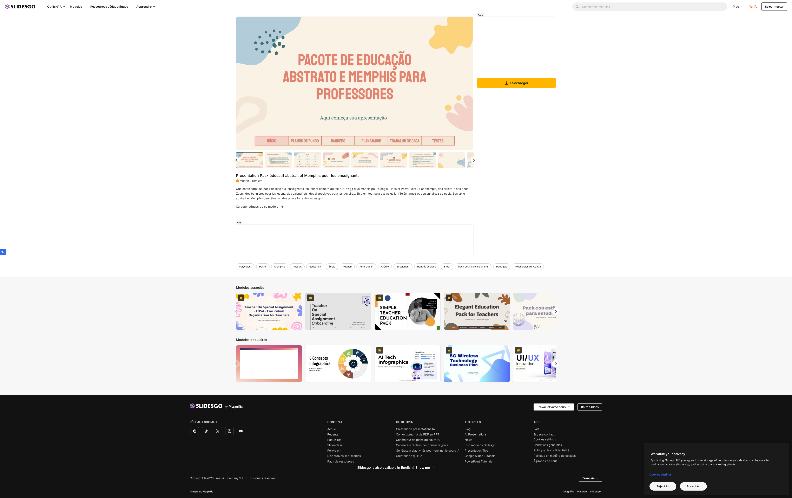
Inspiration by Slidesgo (480, 445)
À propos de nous (545, 461)
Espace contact (544, 434)
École (332, 266)
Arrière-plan (366, 266)
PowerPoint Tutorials (478, 461)
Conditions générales (548, 445)
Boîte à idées (590, 407)
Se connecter (774, 6)
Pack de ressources (340, 461)
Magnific (568, 491)
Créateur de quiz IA (409, 456)
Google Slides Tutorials (480, 456)
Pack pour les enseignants (473, 266)
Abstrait (297, 266)
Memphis (279, 266)
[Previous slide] (236, 311)
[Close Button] (434, 467)
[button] (473, 160)
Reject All (663, 486)
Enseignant (403, 266)
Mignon (347, 266)
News (468, 439)
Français (588, 478)
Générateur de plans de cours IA (418, 439)
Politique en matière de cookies (555, 455)
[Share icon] (466, 23)
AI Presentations (476, 434)
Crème (385, 266)
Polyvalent (245, 266)
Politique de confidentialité (551, 450)
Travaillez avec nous (551, 407)
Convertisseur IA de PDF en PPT (417, 434)
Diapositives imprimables (344, 456)
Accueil (332, 429)
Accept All (693, 486)
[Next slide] (467, 83)
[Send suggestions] (3, 252)
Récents (332, 434)
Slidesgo (595, 491)
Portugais (501, 266)
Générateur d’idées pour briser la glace (422, 445)
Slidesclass (334, 445)
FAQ (536, 429)
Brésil (447, 266)
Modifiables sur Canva (528, 266)
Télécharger (519, 83)
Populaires (334, 439)
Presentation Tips (476, 450)
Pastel (262, 266)
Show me (422, 467)
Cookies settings (545, 439)
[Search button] (577, 6)
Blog (468, 429)
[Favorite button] (455, 23)
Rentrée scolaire (426, 266)
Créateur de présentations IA (415, 429)
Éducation (315, 266)
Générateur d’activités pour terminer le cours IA (427, 450)
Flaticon (582, 491)
